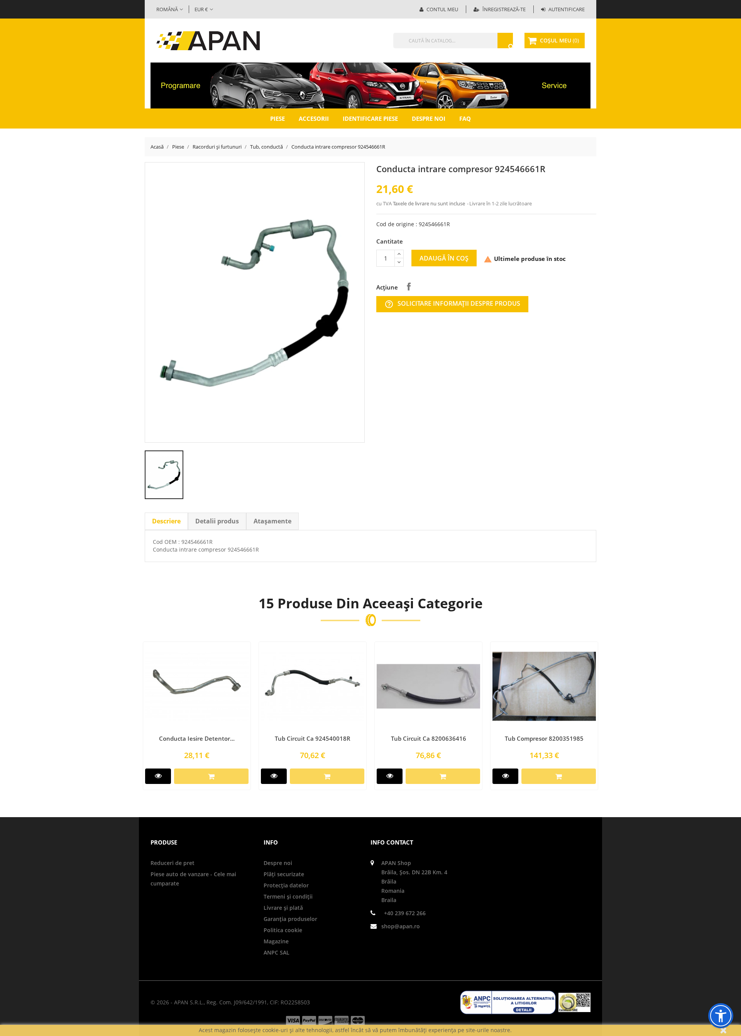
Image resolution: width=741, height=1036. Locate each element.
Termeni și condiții (288, 896)
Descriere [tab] (166, 521)
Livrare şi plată (283, 907)
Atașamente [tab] (272, 521)
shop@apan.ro (400, 926)
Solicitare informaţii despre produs (452, 304)
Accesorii (314, 118)
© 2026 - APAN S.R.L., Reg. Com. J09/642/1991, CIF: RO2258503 (230, 1002)
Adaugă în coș (444, 258)
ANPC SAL (276, 952)
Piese (277, 118)
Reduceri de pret (173, 863)
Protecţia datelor (286, 885)
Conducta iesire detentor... (197, 738)
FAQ (465, 118)
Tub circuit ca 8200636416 (428, 738)
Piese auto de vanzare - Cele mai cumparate (193, 878)
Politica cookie (283, 930)
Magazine (276, 941)
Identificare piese (370, 118)
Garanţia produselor (290, 919)
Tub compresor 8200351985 (544, 738)
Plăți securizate (284, 874)
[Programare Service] (370, 84)
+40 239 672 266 (405, 913)
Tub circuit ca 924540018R (312, 738)
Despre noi (428, 118)
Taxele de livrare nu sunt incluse (429, 203)
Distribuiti (408, 286)
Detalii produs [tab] (217, 521)
